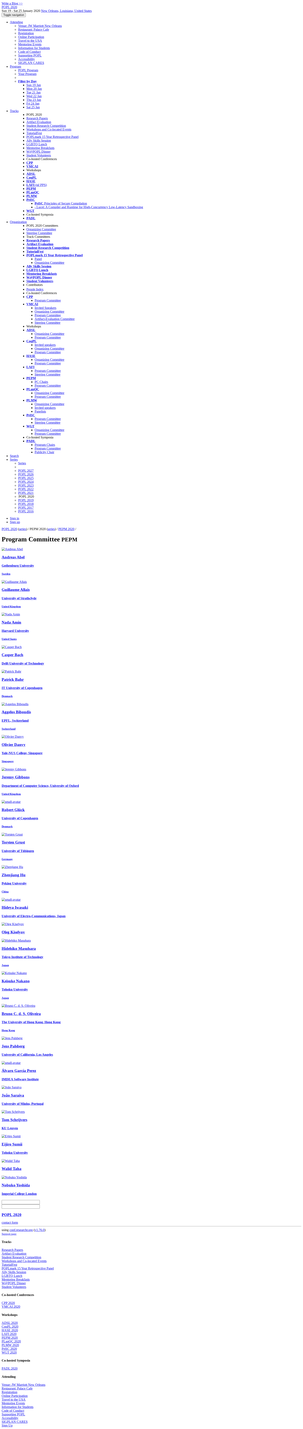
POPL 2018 (26, 504)
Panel (38, 259)
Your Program (27, 74)
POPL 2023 (26, 485)
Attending (16, 22)
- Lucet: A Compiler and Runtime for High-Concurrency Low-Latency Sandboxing (89, 207)
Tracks (14, 111)
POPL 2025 (26, 478)
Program (15, 66)
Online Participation (31, 37)
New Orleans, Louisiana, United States (66, 11)
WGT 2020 (9, 1352)
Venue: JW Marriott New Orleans (40, 26)
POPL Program (28, 70)
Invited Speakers (45, 308)
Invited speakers (45, 345)
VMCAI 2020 (11, 1306)
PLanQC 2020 (11, 1341)
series (22, 529)
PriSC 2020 (9, 1348)
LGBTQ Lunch (36, 144)
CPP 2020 (8, 1303)
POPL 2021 (26, 493)
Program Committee (48, 300)
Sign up (15, 522)
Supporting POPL (30, 55)
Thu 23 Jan (33, 100)
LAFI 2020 (9, 1334)
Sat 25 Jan (33, 107)
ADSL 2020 (10, 1323)
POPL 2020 (9, 529)
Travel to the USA (30, 40)
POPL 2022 (26, 489)
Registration (26, 33)
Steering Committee (39, 233)
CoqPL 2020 (10, 1326)
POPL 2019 (26, 500)
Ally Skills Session (38, 140)
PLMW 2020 (10, 1345)
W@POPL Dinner (38, 151)
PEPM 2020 (66, 529)
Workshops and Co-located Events (48, 129)
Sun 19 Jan (33, 85)
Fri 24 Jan (32, 103)
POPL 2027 (26, 470)
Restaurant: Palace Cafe (33, 29)
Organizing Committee (41, 229)
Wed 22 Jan (34, 96)
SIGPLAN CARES (31, 63)
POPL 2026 (26, 474)
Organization (18, 222)
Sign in (14, 518)
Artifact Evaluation (38, 122)
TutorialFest (34, 133)
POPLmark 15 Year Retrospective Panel (52, 137)
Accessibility (26, 59)
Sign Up (7, 1425)
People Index (34, 289)
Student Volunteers (38, 155)
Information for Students (34, 48)
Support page (9, 1233)
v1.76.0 (40, 1230)
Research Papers (37, 118)
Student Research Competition (46, 125)
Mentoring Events (29, 44)
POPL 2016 (26, 511)
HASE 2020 (10, 1330)
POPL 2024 (26, 481)
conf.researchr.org (21, 1230)
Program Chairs (45, 444)
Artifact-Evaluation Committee (55, 319)
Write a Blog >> (12, 3)
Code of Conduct (29, 51)
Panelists (40, 411)
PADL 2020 (10, 1368)
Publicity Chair (44, 452)
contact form (10, 1222)
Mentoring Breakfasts (40, 148)
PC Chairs (41, 382)
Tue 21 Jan (33, 92)
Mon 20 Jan (34, 88)
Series (22, 463)
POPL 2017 (26, 507)
